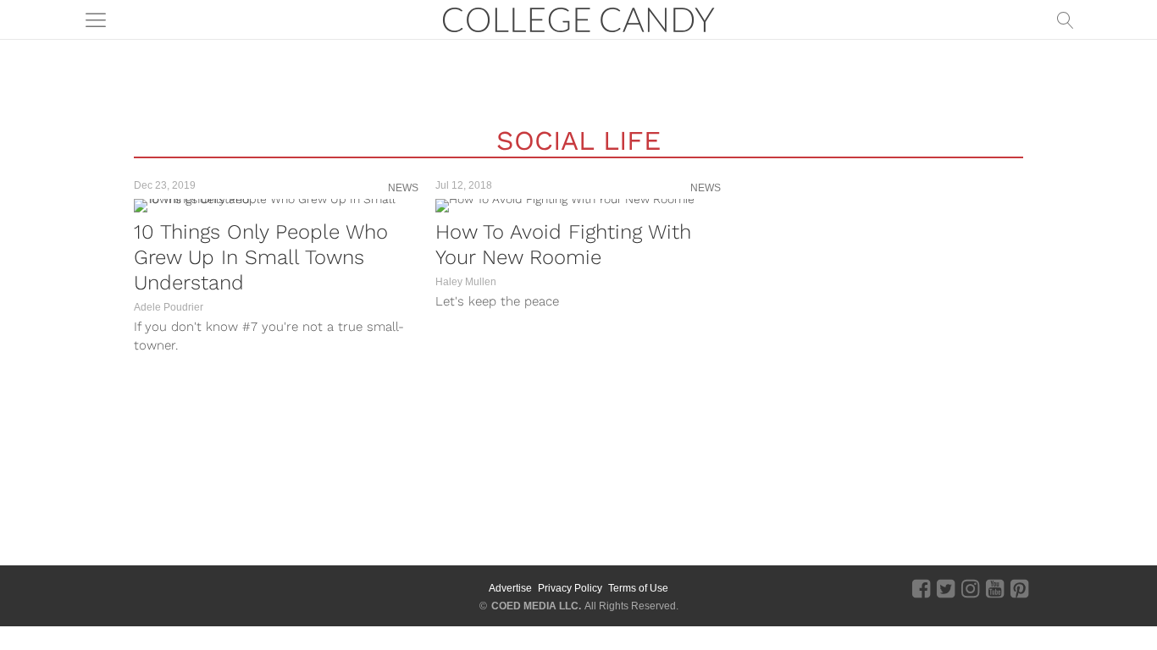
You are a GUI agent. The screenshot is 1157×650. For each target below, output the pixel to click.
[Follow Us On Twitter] (945, 588)
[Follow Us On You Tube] (994, 588)
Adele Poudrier (168, 307)
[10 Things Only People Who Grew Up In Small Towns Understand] (276, 205)
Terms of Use (638, 588)
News (403, 188)
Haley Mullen (465, 282)
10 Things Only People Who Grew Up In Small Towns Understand (261, 257)
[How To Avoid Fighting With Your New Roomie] (577, 205)
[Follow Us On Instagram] (970, 588)
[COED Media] (186, 588)
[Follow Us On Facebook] (921, 588)
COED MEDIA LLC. (536, 606)
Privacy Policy (570, 588)
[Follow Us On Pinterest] (1019, 588)
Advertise (510, 588)
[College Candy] (578, 18)
